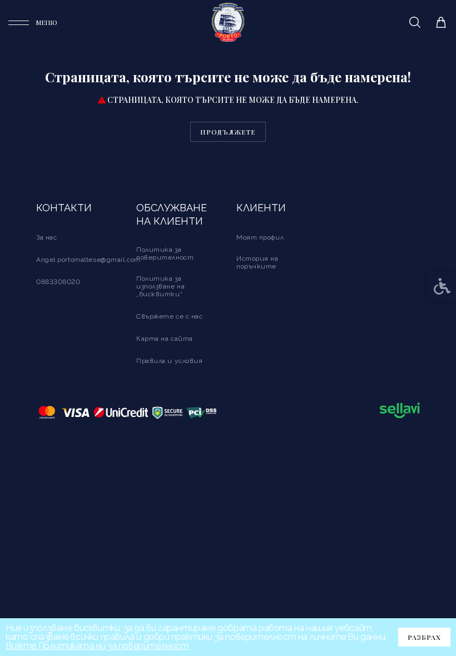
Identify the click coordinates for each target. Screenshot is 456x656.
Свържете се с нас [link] (169, 316)
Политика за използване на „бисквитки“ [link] (160, 286)
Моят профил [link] (260, 237)
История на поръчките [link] (257, 262)
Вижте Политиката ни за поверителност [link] (97, 645)
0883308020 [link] (58, 282)
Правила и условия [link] (169, 361)
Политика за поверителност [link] (165, 253)
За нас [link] (46, 237)
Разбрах (424, 637)
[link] (32, 22)
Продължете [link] (228, 131)
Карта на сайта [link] (164, 338)
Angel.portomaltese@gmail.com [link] (88, 260)
